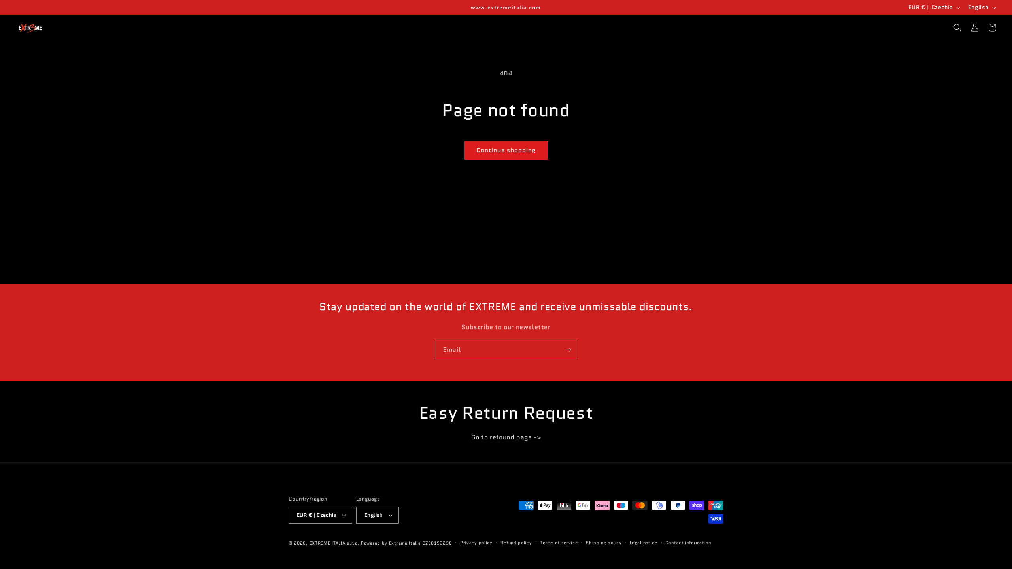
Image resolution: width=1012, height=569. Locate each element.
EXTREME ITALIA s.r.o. (335, 543)
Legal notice (643, 542)
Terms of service (559, 542)
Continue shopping (506, 150)
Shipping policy (604, 542)
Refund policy (516, 542)
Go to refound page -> (506, 437)
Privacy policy (476, 542)
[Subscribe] (568, 350)
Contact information (688, 542)
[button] (957, 27)
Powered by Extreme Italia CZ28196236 (406, 543)
